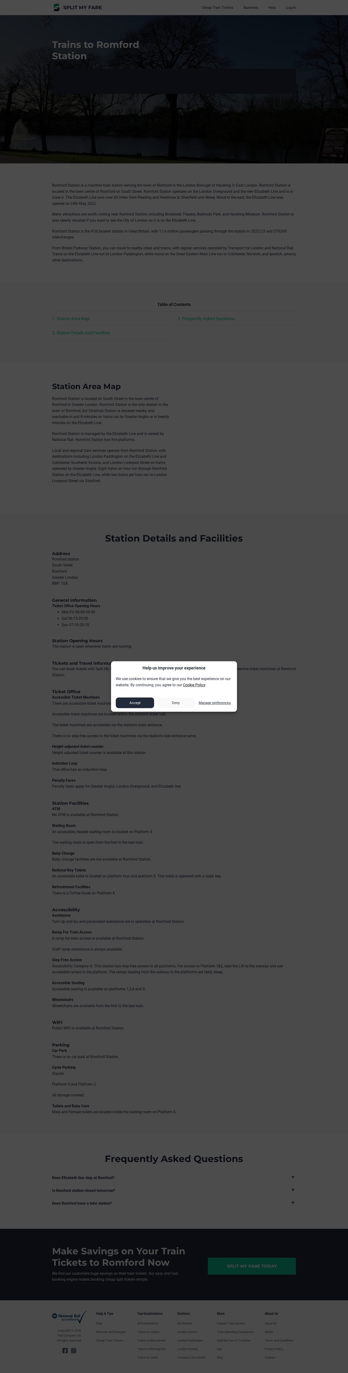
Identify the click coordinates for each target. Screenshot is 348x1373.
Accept (135, 703)
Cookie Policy (194, 685)
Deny (176, 703)
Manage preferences (215, 703)
